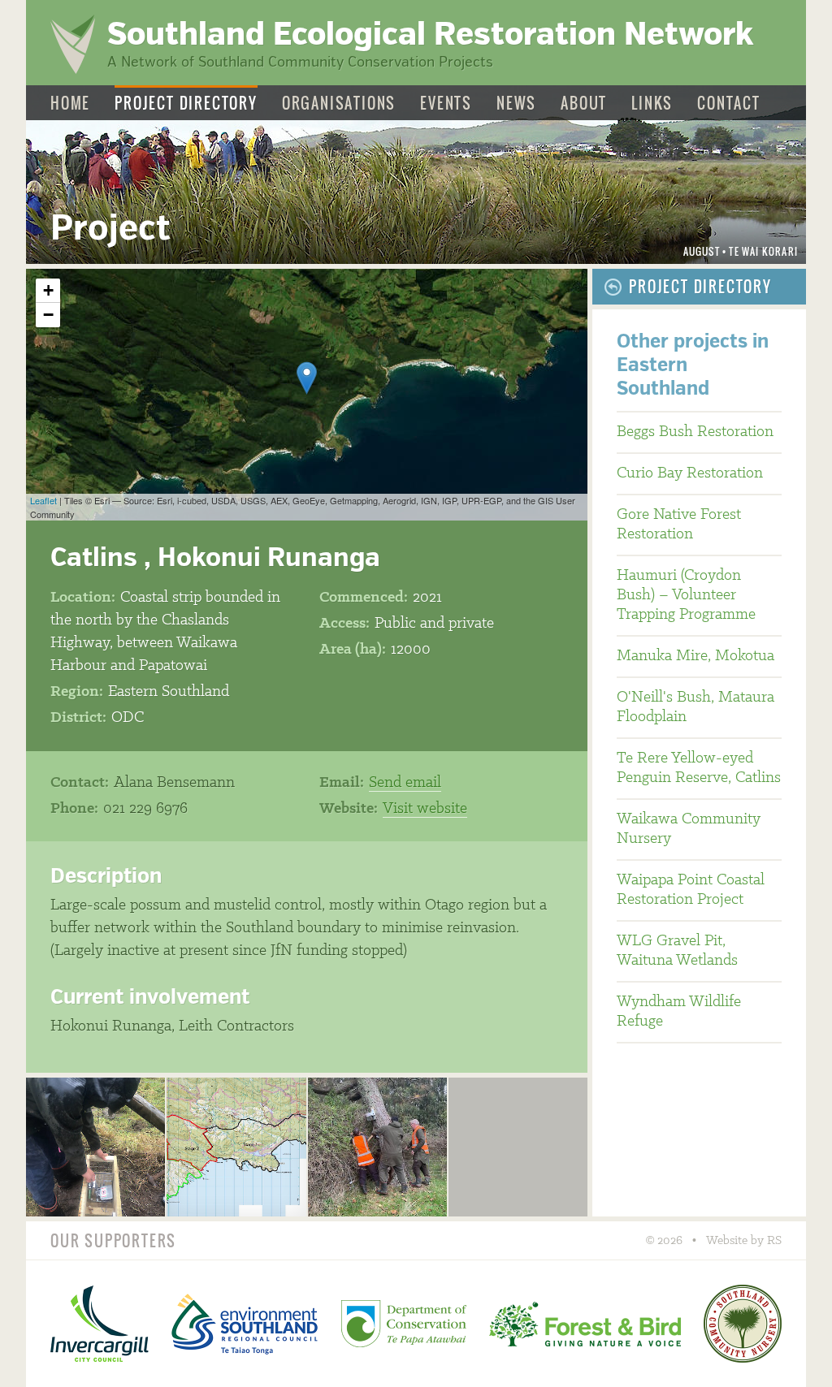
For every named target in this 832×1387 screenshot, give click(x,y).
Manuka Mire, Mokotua (695, 656)
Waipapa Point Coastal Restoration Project (691, 890)
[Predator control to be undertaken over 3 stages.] (236, 1147)
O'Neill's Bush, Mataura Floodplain (695, 707)
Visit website (425, 809)
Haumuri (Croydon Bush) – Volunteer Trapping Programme (686, 595)
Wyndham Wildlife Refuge (679, 1012)
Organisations (339, 104)
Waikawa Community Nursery (688, 829)
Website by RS (744, 1240)
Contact (728, 104)
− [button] (48, 315)
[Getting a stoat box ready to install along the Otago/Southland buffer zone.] (95, 1147)
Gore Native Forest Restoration (679, 524)
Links (652, 104)
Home (70, 104)
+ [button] (48, 290)
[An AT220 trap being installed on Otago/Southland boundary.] (377, 1147)
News (516, 104)
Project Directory (186, 104)
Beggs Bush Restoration (695, 432)
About (584, 104)
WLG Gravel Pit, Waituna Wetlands (677, 951)
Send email (405, 783)
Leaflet (43, 500)
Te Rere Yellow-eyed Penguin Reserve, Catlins (699, 768)
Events (446, 104)
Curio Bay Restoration (690, 473)
